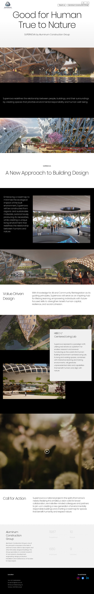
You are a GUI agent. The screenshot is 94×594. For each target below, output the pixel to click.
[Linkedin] (87, 578)
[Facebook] (82, 578)
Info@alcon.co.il (17, 583)
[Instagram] (78, 578)
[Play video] (47, 451)
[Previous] (35, 219)
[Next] (87, 219)
